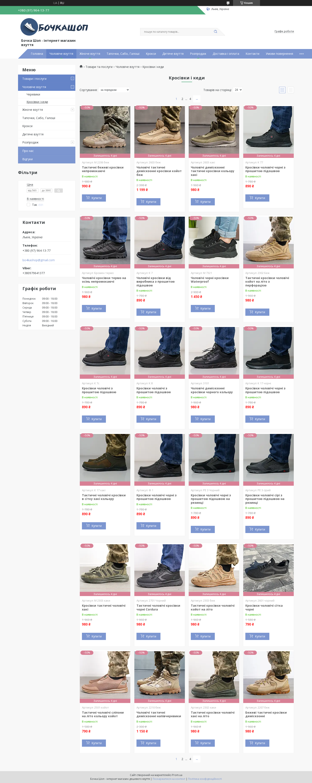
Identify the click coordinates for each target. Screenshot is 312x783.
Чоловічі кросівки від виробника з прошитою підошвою (155, 281)
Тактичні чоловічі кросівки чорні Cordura (158, 607)
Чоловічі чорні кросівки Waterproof (210, 280)
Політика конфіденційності (205, 779)
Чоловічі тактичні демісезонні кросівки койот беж (159, 171)
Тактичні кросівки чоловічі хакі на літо (213, 714)
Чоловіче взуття (61, 53)
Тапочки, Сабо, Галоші (123, 53)
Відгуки (27, 159)
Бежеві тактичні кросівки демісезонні (266, 714)
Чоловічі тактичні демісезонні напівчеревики (158, 714)
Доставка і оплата (226, 53)
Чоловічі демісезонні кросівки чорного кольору (212, 390)
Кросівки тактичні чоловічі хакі (103, 607)
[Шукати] (215, 32)
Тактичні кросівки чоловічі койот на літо (213, 607)
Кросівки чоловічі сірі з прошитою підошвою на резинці (264, 499)
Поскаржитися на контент (169, 779)
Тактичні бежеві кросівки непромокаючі (103, 169)
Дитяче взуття (173, 53)
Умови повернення (279, 53)
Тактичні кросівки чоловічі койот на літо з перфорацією (267, 281)
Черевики (33, 94)
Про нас (28, 151)
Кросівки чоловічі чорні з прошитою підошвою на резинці (211, 499)
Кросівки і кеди (37, 102)
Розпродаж (198, 53)
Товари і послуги (34, 79)
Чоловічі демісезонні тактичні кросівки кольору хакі (212, 171)
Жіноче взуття (90, 53)
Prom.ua (177, 775)
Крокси (151, 53)
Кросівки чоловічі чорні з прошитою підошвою (265, 169)
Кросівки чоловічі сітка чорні (264, 607)
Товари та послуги (99, 67)
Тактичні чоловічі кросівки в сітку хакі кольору (104, 497)
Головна (37, 53)
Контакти (252, 53)
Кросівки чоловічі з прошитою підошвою (99, 390)
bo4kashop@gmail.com (38, 260)
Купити (96, 198)
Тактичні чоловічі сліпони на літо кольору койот (103, 714)
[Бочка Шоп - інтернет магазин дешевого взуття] (55, 27)
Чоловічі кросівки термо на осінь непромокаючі (104, 280)
